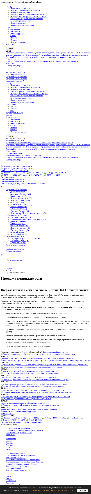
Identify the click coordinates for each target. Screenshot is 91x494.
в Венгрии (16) (18, 222)
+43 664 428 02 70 (18, 173)
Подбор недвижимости (15, 249)
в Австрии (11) (18, 192)
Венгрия (13, 108)
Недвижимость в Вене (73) (21, 198)
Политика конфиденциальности (19, 433)
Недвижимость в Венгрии (16, 79)
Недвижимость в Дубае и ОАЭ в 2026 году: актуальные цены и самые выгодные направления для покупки (44, 365)
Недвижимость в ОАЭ (19, 75)
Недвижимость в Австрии (16, 77)
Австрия (13, 106)
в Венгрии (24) (20, 217)
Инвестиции (11, 104)
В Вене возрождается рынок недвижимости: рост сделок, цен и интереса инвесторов (35, 397)
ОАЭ (12, 111)
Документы (15, 31)
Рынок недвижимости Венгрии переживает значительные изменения (29, 409)
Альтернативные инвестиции (22, 25)
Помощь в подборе (13, 66)
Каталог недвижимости (15, 72)
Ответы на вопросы (18, 42)
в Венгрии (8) (28, 219)
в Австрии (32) (28, 213)
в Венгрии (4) (18, 234)
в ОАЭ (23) (25, 239)
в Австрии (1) (21, 205)
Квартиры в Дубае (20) (19, 241)
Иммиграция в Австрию (20, 12)
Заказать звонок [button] (7, 177)
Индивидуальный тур (14, 113)
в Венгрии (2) (18, 224)
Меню (11, 48)
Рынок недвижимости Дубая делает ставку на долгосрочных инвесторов (30, 371)
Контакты (10, 44)
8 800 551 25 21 (7, 414)
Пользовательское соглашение (18, 428)
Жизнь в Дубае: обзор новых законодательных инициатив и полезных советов (33, 390)
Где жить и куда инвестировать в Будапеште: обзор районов (25, 403)
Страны (9, 441)
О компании (11, 27)
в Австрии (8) (18, 196)
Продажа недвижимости (20, 8)
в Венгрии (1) (20, 228)
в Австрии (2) (20, 200)
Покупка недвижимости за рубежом (25, 10)
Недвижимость (15, 260)
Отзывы (13, 40)
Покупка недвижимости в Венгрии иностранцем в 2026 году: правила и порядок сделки (37, 358)
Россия (8, 449)
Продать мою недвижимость (12, 179)
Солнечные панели (18, 23)
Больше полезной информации (55, 352)
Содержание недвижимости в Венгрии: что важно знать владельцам (28, 377)
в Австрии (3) (18, 209)
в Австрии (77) (20, 194)
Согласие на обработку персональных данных (24, 430)
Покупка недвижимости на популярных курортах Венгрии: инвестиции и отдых (34, 384)
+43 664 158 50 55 (59, 418)
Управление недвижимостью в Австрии (26, 19)
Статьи (13, 36)
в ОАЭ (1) (18, 243)
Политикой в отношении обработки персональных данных (52, 490)
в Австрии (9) (19, 211)
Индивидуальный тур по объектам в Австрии (29, 17)
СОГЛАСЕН (82, 490)
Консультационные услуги (21, 21)
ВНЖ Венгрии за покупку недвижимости (27, 14)
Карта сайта (10, 435)
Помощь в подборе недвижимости (15, 184)
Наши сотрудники (17, 34)
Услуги (8, 6)
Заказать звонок (7, 422)
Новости (13, 38)
